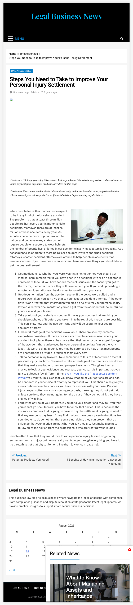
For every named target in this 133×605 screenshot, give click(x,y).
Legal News (21, 588)
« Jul (12, 570)
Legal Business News (66, 16)
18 (27, 551)
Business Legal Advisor (26, 92)
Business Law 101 (46, 588)
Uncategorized (21, 70)
